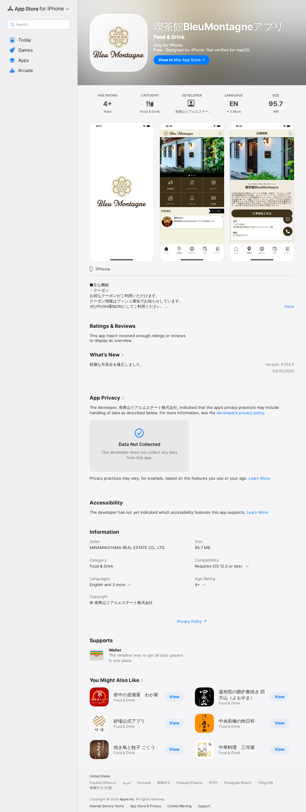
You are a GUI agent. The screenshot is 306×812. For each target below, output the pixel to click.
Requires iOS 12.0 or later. (219, 566)
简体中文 (163, 783)
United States (100, 776)
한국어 (213, 783)
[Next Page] (300, 723)
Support (204, 806)
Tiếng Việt (265, 783)
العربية (127, 783)
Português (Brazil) (238, 783)
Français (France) (190, 783)
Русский (144, 783)
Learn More (259, 478)
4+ (197, 584)
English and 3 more (108, 584)
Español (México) (103, 783)
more (289, 306)
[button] (39, 40)
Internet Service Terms (107, 806)
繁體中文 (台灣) (101, 788)
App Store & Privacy (145, 806)
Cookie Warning (179, 806)
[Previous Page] (83, 723)
